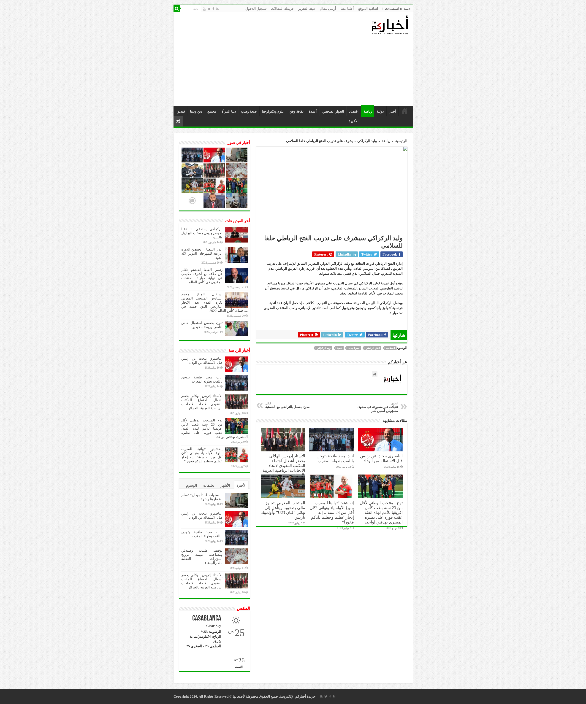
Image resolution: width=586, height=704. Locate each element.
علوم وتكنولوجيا (273, 111)
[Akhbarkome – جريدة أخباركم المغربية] (390, 24)
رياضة (368, 111)
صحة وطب (249, 111)
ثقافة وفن (297, 111)
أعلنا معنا (347, 9)
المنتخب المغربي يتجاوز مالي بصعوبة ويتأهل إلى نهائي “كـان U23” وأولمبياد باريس (283, 510)
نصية (339, 348)
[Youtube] (204, 9)
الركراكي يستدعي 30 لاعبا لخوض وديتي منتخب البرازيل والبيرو (201, 233)
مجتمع (212, 111)
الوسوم (191, 485)
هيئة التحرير (306, 9)
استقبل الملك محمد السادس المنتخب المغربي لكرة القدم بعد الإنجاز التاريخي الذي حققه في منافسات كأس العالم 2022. (214, 302)
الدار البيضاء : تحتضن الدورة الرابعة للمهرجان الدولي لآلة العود (201, 253)
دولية (380, 111)
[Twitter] (209, 9)
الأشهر (225, 485)
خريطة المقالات (282, 9)
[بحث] (177, 8)
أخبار (392, 111)
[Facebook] (213, 9)
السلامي (390, 348)
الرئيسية (404, 111)
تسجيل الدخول (255, 9)
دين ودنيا (196, 111)
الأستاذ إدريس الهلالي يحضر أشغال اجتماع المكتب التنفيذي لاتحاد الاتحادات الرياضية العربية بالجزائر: (284, 465)
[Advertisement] (294, 71)
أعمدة (313, 111)
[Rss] (217, 9)
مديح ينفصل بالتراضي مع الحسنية (287, 405)
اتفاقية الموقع (368, 9)
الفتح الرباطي (373, 348)
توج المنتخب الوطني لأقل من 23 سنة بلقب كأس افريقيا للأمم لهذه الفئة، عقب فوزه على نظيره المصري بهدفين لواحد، (381, 512)
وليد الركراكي (324, 348)
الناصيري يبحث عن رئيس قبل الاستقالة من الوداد (381, 458)
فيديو (181, 111)
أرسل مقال (328, 9)
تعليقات (208, 485)
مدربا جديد (353, 348)
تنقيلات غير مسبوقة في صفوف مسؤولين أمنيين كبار (377, 407)
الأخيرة (353, 121)
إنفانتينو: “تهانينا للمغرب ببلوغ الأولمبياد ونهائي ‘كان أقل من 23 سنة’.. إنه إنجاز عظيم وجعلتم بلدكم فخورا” (332, 512)
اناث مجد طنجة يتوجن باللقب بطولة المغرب (335, 458)
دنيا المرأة (229, 111)
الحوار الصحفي (333, 111)
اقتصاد (353, 111)
